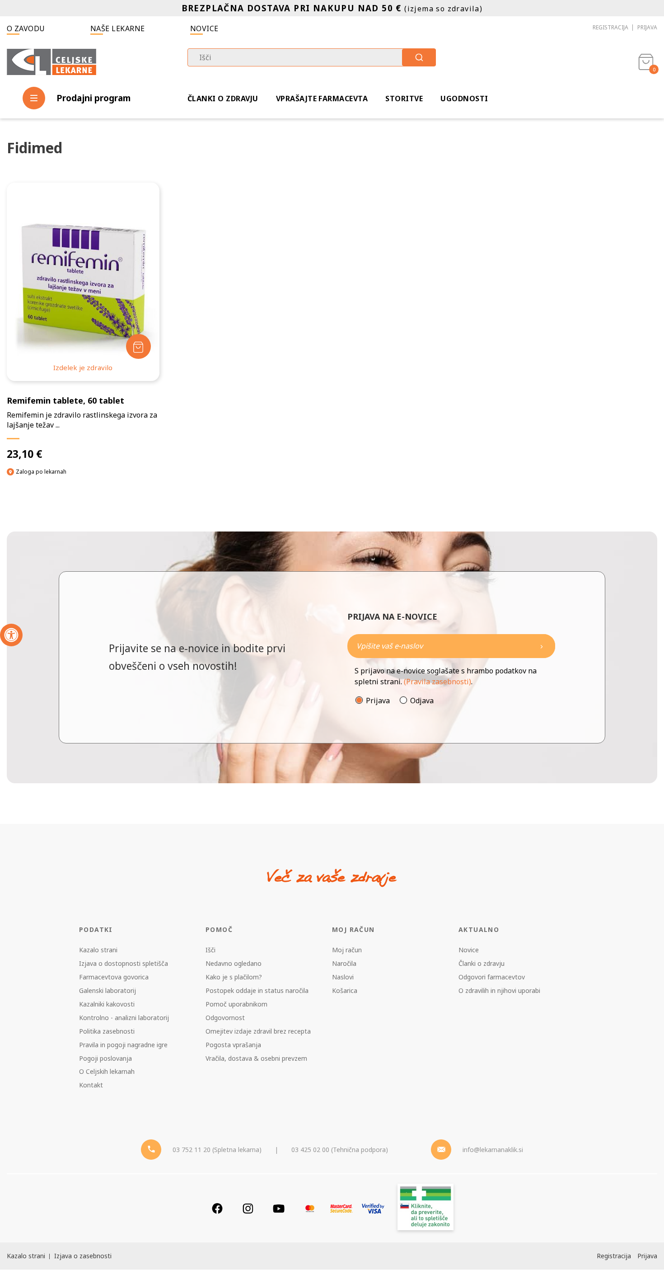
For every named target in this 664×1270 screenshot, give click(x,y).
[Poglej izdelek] (82, 281)
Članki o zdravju (222, 98)
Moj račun (347, 949)
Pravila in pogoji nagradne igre (123, 1044)
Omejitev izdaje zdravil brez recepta (258, 1031)
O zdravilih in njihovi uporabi (499, 990)
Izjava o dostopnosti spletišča (123, 963)
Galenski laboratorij (107, 990)
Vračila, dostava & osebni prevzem (256, 1058)
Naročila (344, 963)
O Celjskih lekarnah (107, 1071)
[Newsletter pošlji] (541, 646)
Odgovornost (225, 1017)
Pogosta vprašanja (233, 1044)
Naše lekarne (117, 28)
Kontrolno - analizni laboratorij (124, 1017)
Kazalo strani (98, 949)
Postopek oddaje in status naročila (257, 990)
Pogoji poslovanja (105, 1058)
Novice (204, 28)
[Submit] (419, 57)
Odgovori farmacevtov (491, 977)
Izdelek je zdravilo (82, 367)
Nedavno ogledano (234, 963)
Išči (210, 949)
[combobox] (311, 57)
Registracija (610, 27)
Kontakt (91, 1085)
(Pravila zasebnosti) (437, 682)
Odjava (422, 701)
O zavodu (26, 28)
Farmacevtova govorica (114, 977)
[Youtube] (279, 1208)
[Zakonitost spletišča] (425, 1208)
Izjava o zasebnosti (83, 1255)
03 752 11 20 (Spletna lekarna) (217, 1149)
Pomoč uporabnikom (236, 1004)
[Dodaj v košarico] (138, 346)
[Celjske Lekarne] (51, 60)
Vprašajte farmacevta (322, 98)
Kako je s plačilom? (234, 977)
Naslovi (343, 977)
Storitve (404, 98)
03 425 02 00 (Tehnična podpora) (339, 1149)
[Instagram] (248, 1208)
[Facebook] (217, 1208)
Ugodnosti (464, 98)
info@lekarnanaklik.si (493, 1149)
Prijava (647, 27)
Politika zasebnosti (107, 1031)
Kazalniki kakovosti (107, 1004)
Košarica (344, 990)
